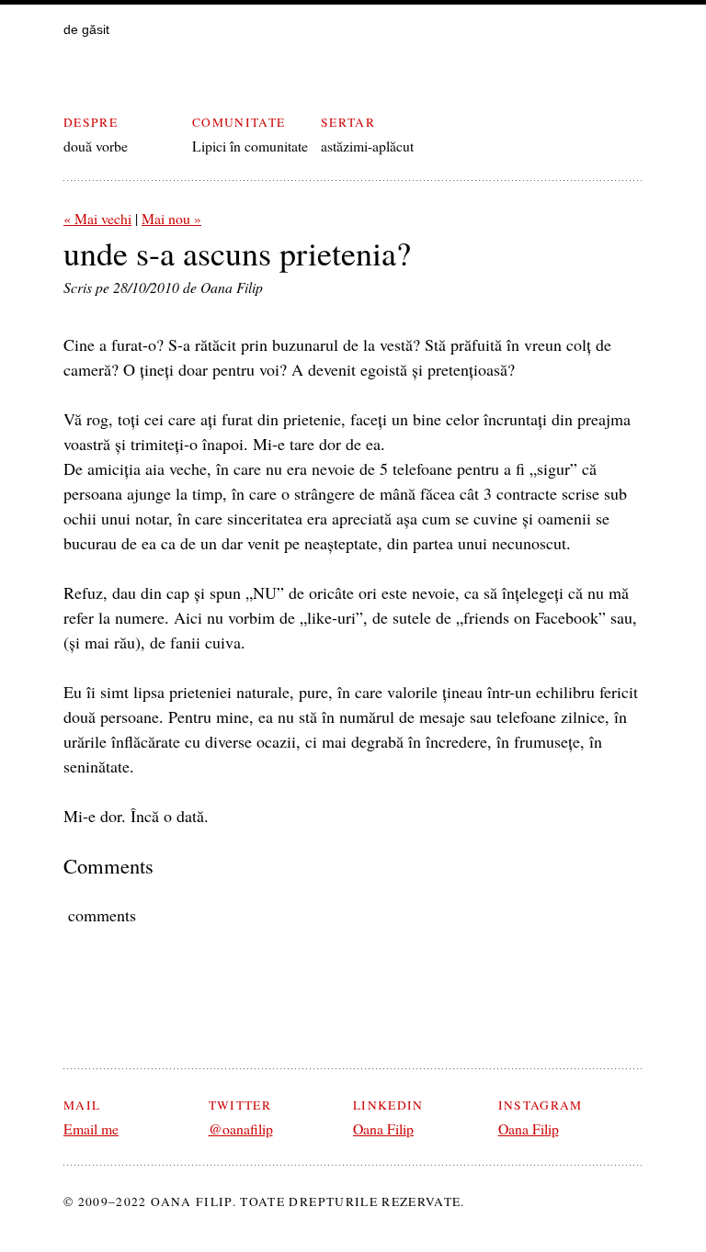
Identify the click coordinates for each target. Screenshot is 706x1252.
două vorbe (95, 145)
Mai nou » (171, 218)
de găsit (86, 30)
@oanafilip (241, 1128)
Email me (91, 1128)
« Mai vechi (97, 218)
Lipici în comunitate (250, 145)
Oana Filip (383, 1128)
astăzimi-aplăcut (367, 145)
